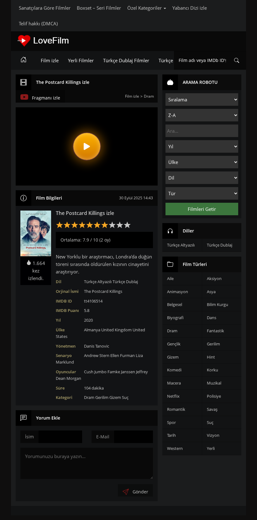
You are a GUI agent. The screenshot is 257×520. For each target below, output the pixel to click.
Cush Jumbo (95, 372)
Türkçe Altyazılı (98, 281)
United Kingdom (116, 330)
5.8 (86, 310)
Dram (89, 397)
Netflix (173, 396)
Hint (211, 357)
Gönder (140, 492)
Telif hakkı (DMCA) (38, 23)
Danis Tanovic (96, 346)
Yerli (211, 448)
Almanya (92, 330)
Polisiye (214, 396)
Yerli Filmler (81, 60)
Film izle (50, 60)
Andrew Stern (96, 355)
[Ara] (236, 60)
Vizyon (213, 435)
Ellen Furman (122, 355)
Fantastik (215, 331)
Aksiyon (214, 278)
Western (175, 448)
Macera (174, 383)
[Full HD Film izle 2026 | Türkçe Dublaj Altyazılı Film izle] (61, 41)
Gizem (115, 397)
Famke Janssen (121, 372)
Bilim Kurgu (217, 304)
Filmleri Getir (202, 209)
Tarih (171, 435)
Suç (125, 397)
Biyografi (175, 317)
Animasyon (177, 291)
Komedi (174, 370)
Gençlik (174, 344)
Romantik (176, 409)
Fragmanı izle (46, 98)
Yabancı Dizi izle (189, 8)
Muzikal (214, 383)
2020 (88, 320)
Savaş (212, 409)
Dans (211, 317)
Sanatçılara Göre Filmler (45, 8)
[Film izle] (23, 60)
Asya (211, 291)
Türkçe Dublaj (125, 281)
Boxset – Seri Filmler (99, 8)
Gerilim (101, 397)
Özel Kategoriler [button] (145, 8)
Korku (212, 370)
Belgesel (174, 304)
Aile (170, 278)
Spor (171, 422)
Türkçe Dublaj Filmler (126, 60)
